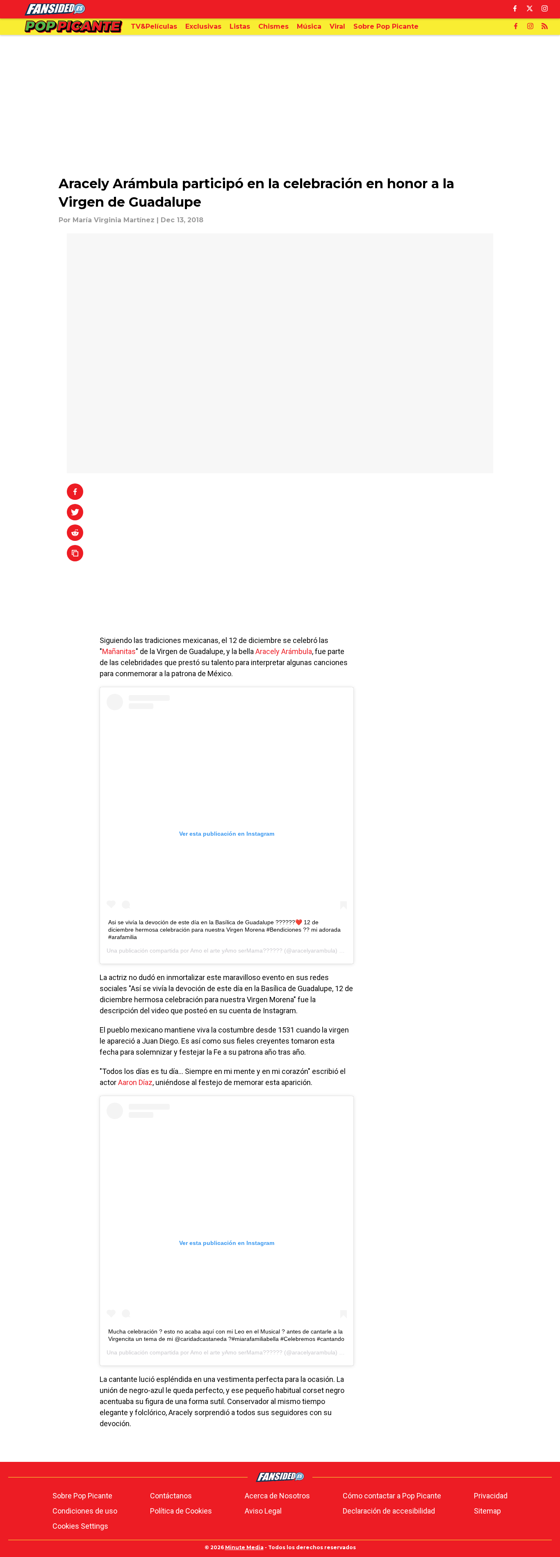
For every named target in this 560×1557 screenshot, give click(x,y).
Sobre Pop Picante (82, 1495)
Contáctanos (171, 1495)
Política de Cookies (181, 1511)
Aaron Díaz (135, 1082)
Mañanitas (119, 651)
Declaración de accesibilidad (389, 1511)
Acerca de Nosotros (277, 1495)
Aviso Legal (263, 1511)
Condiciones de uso (84, 1511)
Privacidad (491, 1495)
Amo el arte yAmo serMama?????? (236, 950)
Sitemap (487, 1511)
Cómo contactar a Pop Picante (392, 1495)
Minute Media (244, 1547)
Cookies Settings (80, 1526)
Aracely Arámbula (283, 651)
